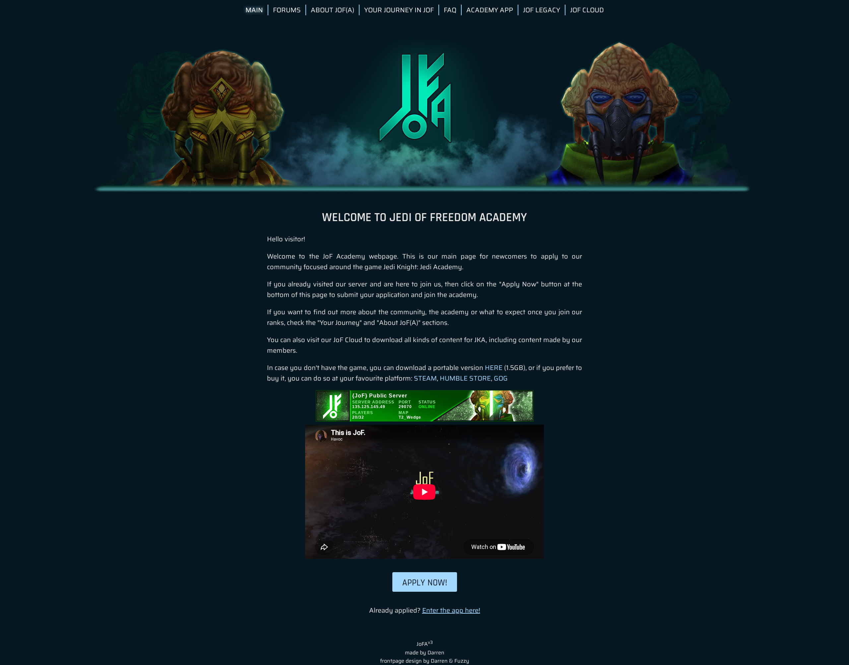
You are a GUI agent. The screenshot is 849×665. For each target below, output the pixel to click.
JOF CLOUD (587, 10)
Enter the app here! (451, 610)
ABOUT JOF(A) (332, 10)
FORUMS (287, 10)
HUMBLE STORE (465, 378)
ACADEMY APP (489, 10)
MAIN (254, 10)
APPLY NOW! (424, 582)
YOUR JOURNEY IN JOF (399, 10)
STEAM (425, 378)
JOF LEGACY (541, 10)
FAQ (450, 10)
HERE (493, 367)
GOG (501, 378)
